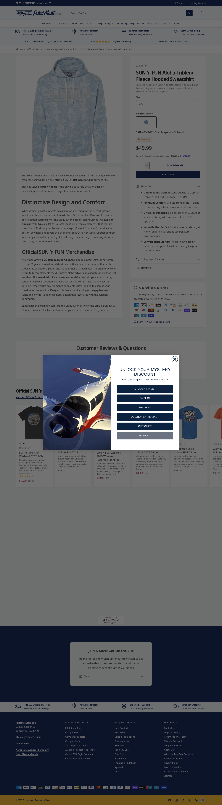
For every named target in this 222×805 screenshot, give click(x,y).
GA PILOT (145, 398)
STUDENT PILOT (145, 389)
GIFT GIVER (145, 426)
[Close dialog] (175, 359)
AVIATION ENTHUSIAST (145, 417)
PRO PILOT (145, 407)
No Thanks (145, 435)
